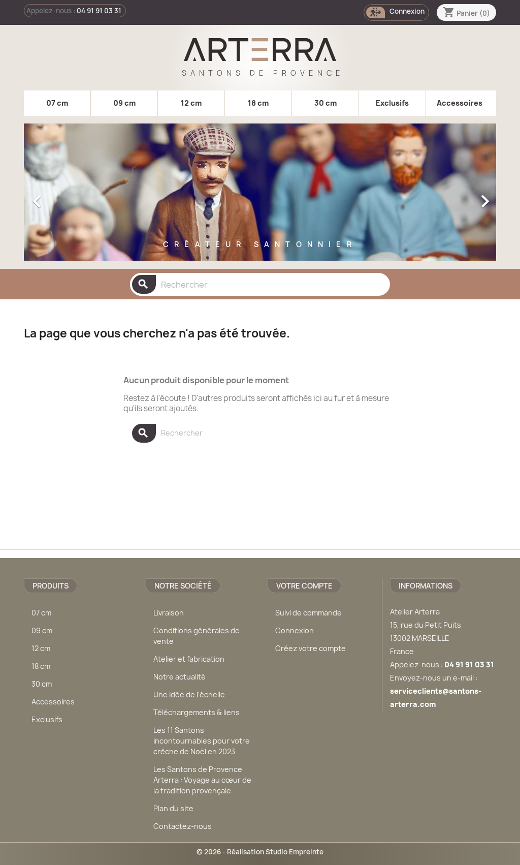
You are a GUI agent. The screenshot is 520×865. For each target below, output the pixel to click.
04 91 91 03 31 (99, 10)
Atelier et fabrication (188, 659)
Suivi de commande (308, 612)
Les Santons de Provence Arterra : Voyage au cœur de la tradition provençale (202, 779)
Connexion (294, 630)
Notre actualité (179, 677)
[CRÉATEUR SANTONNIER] (260, 258)
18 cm (258, 103)
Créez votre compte (310, 648)
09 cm (124, 103)
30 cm (325, 103)
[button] (59, 196)
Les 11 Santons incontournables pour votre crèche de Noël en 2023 (201, 740)
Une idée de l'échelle (189, 694)
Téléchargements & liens (196, 712)
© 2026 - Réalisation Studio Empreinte (260, 851)
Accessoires (459, 103)
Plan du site (173, 808)
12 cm (191, 103)
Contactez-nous (182, 826)
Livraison (168, 612)
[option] (260, 196)
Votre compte (304, 586)
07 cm (57, 103)
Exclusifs (392, 103)
